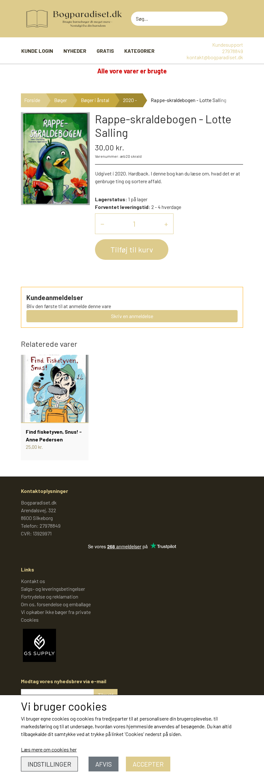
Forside (32, 100)
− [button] (102, 223)
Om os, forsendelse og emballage (56, 604)
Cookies (30, 620)
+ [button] (166, 223)
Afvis (103, 764)
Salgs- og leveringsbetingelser (53, 589)
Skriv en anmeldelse (132, 316)
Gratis (105, 51)
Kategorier (139, 51)
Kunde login (37, 51)
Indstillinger (49, 764)
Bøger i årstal (95, 100)
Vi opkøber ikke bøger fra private (56, 612)
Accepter (148, 764)
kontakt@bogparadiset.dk (215, 57)
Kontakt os (33, 581)
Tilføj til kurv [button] (131, 249)
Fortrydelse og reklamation (49, 596)
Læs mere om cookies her (49, 749)
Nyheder (74, 51)
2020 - (130, 100)
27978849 (232, 51)
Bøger (60, 100)
